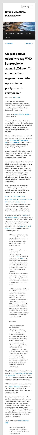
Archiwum (28, 33)
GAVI (21, 258)
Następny (29, 44)
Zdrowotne (16, 142)
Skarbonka (20, 33)
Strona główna (10, 33)
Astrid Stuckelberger (12, 217)
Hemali (25, 215)
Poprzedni (8, 44)
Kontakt (8, 37)
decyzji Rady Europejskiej (21, 114)
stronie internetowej (15, 386)
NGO (18, 256)
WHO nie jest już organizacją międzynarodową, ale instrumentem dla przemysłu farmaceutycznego (18, 199)
